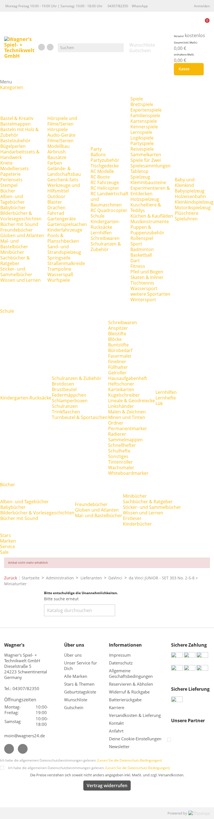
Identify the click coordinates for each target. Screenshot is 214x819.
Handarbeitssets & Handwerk (20, 154)
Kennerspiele (144, 127)
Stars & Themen (79, 684)
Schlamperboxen (69, 401)
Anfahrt (116, 731)
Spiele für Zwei (145, 160)
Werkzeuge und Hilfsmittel (63, 188)
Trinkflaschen (66, 412)
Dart (135, 260)
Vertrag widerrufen (107, 785)
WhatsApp (140, 6)
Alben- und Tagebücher (12, 199)
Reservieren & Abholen (131, 684)
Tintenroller (120, 462)
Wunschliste (75, 699)
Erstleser (132, 518)
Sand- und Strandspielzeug (64, 249)
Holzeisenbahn (190, 196)
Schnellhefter (122, 445)
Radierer (117, 434)
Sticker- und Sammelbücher (16, 272)
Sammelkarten (145, 154)
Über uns (73, 655)
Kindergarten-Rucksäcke (105, 224)
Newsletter (119, 746)
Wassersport (143, 288)
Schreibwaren (105, 238)
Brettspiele (141, 104)
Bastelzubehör (15, 141)
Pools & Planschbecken (63, 238)
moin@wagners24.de (24, 735)
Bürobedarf (120, 350)
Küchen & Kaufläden (151, 216)
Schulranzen (65, 406)
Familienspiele (145, 115)
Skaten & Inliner (147, 277)
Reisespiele (142, 149)
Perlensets (11, 180)
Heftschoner (121, 384)
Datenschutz (121, 663)
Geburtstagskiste (80, 692)
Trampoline (59, 269)
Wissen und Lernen (20, 280)
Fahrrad (55, 213)
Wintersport (143, 300)
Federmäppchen (69, 395)
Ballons (98, 154)
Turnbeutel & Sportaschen (80, 417)
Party (96, 149)
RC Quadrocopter (109, 210)
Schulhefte (119, 451)
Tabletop (139, 171)
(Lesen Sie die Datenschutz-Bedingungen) (129, 760)
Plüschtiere (186, 213)
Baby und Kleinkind (184, 182)
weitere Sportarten (150, 294)
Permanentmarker (127, 428)
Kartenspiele (143, 121)
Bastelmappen (15, 124)
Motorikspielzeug (193, 207)
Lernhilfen (101, 233)
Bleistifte (117, 334)
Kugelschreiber (124, 395)
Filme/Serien (60, 141)
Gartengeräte (61, 219)
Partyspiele (142, 143)
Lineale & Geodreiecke (131, 401)
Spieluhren (186, 219)
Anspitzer (118, 328)
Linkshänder (121, 406)
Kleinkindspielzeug (194, 202)
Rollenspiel (141, 238)
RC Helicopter (105, 188)
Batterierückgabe (125, 699)
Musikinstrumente (149, 221)
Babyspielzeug (190, 191)
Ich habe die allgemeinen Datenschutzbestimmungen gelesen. (81, 760)
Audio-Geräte (61, 135)
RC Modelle (102, 171)
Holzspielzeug (144, 199)
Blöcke (115, 339)
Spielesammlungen (150, 166)
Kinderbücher (137, 524)
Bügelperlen (13, 146)
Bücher (7, 191)
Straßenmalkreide (66, 263)
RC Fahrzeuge (105, 182)
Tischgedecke (105, 166)
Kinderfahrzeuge (64, 230)
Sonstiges (118, 456)
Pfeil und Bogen (146, 272)
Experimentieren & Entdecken (150, 191)
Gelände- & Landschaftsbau (64, 171)
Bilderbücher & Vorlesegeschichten (21, 216)
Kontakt (116, 723)
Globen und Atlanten (22, 235)
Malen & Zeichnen (127, 412)
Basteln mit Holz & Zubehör (19, 132)
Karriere (116, 707)
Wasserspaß (60, 274)
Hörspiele (57, 129)
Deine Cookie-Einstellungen (135, 738)
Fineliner (117, 361)
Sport (136, 244)
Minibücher (12, 252)
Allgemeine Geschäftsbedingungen (131, 673)
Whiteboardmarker (128, 473)
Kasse (188, 69)
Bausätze (56, 157)
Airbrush (56, 152)
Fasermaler (120, 356)
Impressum (120, 655)
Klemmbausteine (148, 182)
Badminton (142, 249)
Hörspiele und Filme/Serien (62, 121)
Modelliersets (14, 168)
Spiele (136, 99)
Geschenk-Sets (62, 180)
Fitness (137, 266)
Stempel (9, 185)
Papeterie (10, 174)
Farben (54, 163)
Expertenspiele (146, 110)
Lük (159, 403)
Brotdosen (63, 384)
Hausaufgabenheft (127, 378)
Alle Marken (75, 676)
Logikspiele (142, 138)
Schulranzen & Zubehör (106, 246)
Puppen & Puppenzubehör (147, 230)
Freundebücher (16, 230)
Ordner (115, 423)
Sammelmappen (125, 440)
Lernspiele (141, 132)
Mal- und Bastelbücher (14, 244)
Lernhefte (165, 398)
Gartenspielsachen (67, 224)
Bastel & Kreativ (16, 118)
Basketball (141, 255)
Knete (6, 163)
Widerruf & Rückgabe (129, 692)
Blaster (54, 202)
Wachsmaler (121, 467)
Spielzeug (140, 177)
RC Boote (100, 177)
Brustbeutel (64, 389)
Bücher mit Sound (19, 224)
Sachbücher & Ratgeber (15, 260)
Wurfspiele (58, 280)
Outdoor (56, 196)
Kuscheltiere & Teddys (145, 207)
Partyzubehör (105, 160)
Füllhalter (118, 367)
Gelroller (117, 373)
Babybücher (13, 207)
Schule (97, 216)
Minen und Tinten (126, 417)
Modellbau (58, 146)
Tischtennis (142, 283)
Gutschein (73, 707)
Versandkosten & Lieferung (135, 715)
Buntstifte (118, 345)
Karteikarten (121, 389)
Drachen (56, 207)
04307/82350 (118, 6)
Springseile (58, 258)
